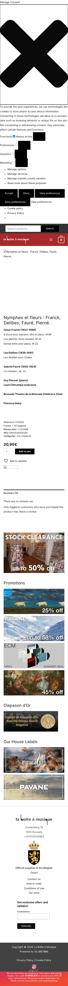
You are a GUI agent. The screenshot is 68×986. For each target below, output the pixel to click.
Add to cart (25, 451)
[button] (34, 55)
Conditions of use (34, 888)
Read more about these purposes (26, 183)
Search (50, 228)
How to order (34, 883)
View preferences (50, 193)
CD (18, 436)
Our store (34, 892)
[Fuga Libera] (11, 472)
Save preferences (15, 201)
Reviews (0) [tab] (11, 493)
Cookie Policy (43, 960)
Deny (26, 193)
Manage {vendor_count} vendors (26, 178)
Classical (26, 436)
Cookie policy (15, 208)
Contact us (34, 879)
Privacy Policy (15, 213)
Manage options (16, 169)
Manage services (17, 173)
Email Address (23, 912)
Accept (9, 193)
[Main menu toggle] (50, 239)
